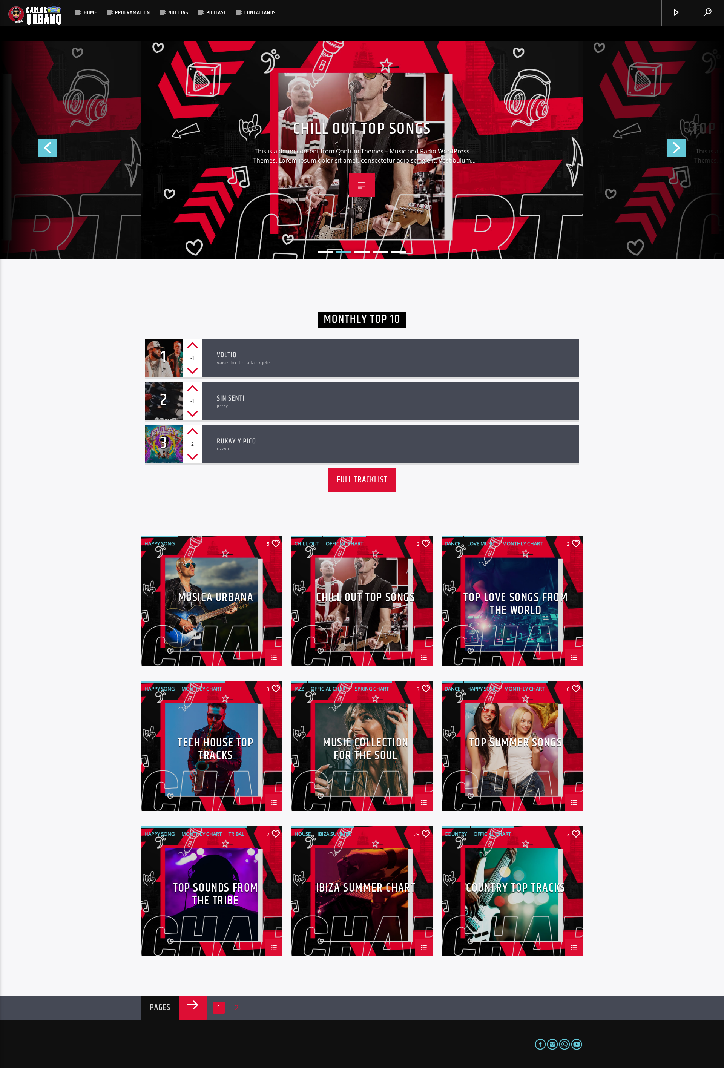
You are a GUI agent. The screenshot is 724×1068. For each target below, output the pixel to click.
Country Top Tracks (516, 889)
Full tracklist (362, 479)
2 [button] (343, 252)
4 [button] (380, 252)
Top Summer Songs (516, 744)
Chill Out (307, 543)
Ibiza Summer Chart (366, 889)
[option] (362, 150)
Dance (452, 543)
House (303, 833)
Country (456, 833)
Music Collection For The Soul (366, 749)
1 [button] (325, 252)
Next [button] (695, 150)
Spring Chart (372, 688)
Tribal (236, 833)
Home (90, 12)
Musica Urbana (216, 599)
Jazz (299, 688)
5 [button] (398, 252)
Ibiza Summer (334, 833)
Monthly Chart (522, 543)
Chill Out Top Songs (365, 599)
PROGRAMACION (132, 12)
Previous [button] (28, 150)
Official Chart (344, 543)
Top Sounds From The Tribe (215, 894)
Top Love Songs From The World (362, 129)
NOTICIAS (178, 12)
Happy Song (159, 543)
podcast (216, 12)
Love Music (481, 543)
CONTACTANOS (260, 12)
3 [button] (362, 252)
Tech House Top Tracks (215, 749)
